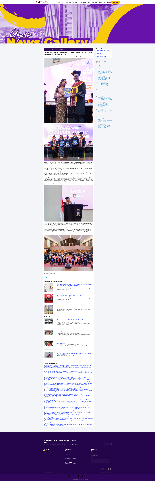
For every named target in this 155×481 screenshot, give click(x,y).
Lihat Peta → (67, 454)
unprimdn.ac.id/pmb (66, 233)
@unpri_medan (95, 457)
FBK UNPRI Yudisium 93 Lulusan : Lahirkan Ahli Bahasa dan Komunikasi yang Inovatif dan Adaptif (104, 85)
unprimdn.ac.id (108, 444)
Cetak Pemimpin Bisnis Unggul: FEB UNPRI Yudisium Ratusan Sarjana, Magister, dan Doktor (105, 92)
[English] (108, 2)
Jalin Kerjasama (60, 306)
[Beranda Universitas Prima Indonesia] (44, 2)
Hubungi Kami (110, 472)
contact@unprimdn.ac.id (97, 452)
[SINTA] (111, 469)
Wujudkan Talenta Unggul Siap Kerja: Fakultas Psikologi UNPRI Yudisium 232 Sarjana (104, 126)
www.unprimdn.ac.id (57, 231)
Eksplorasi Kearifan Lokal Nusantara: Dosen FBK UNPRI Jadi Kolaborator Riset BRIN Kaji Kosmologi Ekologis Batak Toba (105, 72)
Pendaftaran (75, 2)
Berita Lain (99, 53)
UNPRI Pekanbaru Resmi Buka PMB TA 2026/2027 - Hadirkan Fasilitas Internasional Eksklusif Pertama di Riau (67, 389)
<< (92, 49)
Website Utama (46, 455)
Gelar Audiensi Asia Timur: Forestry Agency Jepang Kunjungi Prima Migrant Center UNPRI (104, 78)
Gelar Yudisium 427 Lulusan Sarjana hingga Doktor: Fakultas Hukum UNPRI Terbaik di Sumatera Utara (105, 65)
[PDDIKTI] (103, 469)
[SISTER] (106, 469)
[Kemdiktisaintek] (101, 469)
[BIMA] (108, 469)
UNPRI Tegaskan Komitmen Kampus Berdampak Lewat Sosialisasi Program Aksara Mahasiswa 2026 (103, 105)
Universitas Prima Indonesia (103, 472)
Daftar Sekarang (115, 2)
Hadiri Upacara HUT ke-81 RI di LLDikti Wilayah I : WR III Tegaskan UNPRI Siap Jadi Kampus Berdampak (105, 98)
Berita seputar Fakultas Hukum (103, 50)
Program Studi (46, 452)
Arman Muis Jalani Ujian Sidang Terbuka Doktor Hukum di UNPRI (69, 295)
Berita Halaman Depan (101, 56)
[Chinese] (110, 2)
